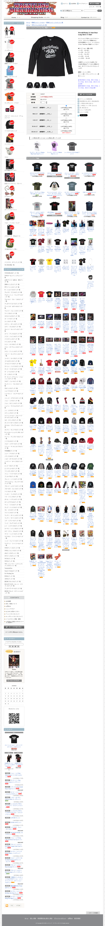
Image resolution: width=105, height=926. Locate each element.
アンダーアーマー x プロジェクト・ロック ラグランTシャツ (49, 517)
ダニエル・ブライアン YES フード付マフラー (66, 407)
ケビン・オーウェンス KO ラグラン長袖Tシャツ (65, 473)
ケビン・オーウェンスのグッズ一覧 (14, 348)
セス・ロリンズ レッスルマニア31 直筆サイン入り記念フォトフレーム (57, 349)
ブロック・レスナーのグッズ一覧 (14, 486)
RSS (12, 905)
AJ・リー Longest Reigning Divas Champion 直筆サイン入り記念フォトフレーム (82, 304)
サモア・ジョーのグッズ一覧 (13, 381)
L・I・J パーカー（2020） (82, 515)
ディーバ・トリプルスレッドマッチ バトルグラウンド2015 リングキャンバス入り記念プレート (74, 350)
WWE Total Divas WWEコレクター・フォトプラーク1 (90, 347)
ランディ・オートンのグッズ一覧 (14, 515)
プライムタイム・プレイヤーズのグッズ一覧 (14, 482)
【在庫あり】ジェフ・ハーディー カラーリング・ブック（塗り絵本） (74, 251)
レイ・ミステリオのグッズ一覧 (13, 526)
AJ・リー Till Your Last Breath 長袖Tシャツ (65, 388)
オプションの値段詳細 (86, 99)
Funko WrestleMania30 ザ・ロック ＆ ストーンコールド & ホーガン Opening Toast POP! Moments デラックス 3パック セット (41, 569)
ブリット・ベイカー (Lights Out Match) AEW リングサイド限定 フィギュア (57, 542)
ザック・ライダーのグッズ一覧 (13, 369)
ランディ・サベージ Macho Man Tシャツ (54, 153)
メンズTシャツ (9, 50)
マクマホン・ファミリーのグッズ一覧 (14, 537)
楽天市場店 (77, 918)
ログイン (65, 3)
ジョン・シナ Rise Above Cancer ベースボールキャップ (13, 775)
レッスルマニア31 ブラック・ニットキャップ (90, 427)
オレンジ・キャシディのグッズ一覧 (14, 330)
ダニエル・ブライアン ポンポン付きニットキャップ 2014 (49, 388)
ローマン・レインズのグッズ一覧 (14, 528)
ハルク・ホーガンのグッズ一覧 (13, 459)
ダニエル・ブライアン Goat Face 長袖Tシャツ (66, 370)
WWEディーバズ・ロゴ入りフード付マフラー (57, 407)
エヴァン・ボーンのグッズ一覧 (13, 324)
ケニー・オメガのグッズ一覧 (13, 344)
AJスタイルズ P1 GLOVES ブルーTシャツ (37, 174)
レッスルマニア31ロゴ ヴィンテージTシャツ (89, 174)
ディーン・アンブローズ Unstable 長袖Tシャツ (57, 388)
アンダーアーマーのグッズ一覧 (13, 588)
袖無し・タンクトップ (11, 76)
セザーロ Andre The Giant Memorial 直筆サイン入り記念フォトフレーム (74, 303)
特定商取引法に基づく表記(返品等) (89, 101)
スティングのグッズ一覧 (11, 413)
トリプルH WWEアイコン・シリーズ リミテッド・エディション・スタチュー (41, 449)
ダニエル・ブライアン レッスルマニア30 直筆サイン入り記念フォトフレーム (66, 303)
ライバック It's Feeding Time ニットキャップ (33, 492)
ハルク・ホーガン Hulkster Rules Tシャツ (33, 370)
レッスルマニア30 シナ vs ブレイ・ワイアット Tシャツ (14, 805)
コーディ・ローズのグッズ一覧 (13, 358)
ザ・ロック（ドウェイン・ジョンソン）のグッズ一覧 (14, 377)
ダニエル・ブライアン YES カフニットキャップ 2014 (41, 388)
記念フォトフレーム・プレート (13, 183)
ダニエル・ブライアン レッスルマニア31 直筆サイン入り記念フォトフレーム (49, 349)
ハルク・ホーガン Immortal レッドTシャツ (49, 370)
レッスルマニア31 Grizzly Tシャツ (72, 153)
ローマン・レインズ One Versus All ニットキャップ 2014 (65, 428)
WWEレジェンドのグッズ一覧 (13, 550)
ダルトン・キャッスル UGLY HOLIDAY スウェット (90, 492)
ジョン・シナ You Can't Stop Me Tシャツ (66, 230)
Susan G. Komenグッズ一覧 (12, 571)
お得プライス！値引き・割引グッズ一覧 (14, 280)
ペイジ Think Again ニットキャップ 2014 (33, 427)
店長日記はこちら (14, 680)
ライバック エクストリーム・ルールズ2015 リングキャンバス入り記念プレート (82, 326)
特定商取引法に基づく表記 (45, 918)
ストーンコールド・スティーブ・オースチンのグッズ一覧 (14, 416)
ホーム (16, 17)
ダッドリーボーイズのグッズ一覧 (14, 423)
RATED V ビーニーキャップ (90, 369)
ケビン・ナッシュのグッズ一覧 (13, 351)
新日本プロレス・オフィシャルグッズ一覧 (14, 592)
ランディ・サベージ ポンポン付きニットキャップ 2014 (82, 408)
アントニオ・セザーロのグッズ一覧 (14, 307)
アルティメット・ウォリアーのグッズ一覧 (14, 295)
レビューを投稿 (84, 112)
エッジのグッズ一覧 (10, 321)
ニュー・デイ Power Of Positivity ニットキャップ (41, 492)
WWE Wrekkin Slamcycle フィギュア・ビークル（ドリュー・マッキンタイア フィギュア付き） (90, 520)
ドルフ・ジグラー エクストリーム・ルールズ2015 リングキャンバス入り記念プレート (90, 327)
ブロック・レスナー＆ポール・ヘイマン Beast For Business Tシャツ (37, 214)
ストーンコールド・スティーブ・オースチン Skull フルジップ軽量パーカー (33, 542)
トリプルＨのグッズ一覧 (11, 441)
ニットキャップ (9, 144)
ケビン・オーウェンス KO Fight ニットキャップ (49, 492)
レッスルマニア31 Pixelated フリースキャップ (57, 448)
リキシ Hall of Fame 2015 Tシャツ (49, 300)
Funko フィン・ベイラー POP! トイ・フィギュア (82, 541)
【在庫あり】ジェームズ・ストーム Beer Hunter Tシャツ (9, 765)
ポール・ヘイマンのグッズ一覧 (13, 499)
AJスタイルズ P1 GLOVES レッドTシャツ (54, 174)
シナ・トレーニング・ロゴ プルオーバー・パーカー (41, 408)
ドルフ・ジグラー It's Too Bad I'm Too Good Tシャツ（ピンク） (13, 859)
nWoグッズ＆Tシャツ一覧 (12, 553)
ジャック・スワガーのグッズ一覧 (14, 398)
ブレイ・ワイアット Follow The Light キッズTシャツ (37, 193)
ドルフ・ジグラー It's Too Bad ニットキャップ (74, 447)
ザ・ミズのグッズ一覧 (11, 374)
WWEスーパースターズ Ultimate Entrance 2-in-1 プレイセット (41, 517)
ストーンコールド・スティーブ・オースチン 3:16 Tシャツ (14, 746)
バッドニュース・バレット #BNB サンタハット (66, 249)
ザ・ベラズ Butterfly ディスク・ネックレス (90, 268)
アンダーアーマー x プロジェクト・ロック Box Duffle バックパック (89, 214)
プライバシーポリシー (60, 918)
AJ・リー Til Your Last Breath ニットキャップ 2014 (41, 428)
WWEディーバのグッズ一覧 (12, 548)
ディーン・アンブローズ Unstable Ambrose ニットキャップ (82, 429)
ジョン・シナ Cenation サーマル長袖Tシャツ (90, 388)
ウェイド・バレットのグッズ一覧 (14, 311)
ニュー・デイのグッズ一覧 (12, 453)
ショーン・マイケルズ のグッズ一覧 (14, 407)
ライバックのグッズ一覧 (11, 512)
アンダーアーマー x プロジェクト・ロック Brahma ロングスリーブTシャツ (57, 518)
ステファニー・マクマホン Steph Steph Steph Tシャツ (41, 249)
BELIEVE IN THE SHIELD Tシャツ (90, 229)
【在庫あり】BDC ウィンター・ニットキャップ (33, 448)
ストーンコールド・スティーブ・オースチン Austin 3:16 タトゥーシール (74, 271)
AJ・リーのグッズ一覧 (11, 318)
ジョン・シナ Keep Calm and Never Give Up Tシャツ (13, 838)
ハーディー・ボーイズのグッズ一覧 (14, 462)
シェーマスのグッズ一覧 (11, 391)
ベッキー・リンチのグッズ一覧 (13, 494)
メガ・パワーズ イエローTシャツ (49, 268)
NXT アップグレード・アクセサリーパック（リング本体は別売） (72, 214)
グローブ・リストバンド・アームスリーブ (14, 117)
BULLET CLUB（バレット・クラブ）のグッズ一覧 (14, 585)
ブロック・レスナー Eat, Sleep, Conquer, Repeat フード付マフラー (74, 410)
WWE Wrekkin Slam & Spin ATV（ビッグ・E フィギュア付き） (33, 231)
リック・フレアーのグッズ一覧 (13, 523)
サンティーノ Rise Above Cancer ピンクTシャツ (13, 781)
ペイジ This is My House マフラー (66, 491)
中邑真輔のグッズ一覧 (11, 451)
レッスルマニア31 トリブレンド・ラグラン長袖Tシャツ (41, 474)
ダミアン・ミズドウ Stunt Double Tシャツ (57, 249)
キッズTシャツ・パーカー (12, 103)
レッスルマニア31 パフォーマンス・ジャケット (57, 474)
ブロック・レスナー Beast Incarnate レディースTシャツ (13, 872)
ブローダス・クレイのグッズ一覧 (14, 489)
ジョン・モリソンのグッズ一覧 (13, 403)
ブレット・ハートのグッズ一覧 (13, 479)
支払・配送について (40, 17)
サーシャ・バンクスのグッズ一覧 (14, 366)
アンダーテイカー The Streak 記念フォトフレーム (41, 324)
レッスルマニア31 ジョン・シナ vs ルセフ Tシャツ (57, 269)
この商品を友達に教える (86, 103)
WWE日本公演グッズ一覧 (12, 273)
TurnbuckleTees (8, 568)
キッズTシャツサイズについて (14, 616)
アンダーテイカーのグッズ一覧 (13, 303)
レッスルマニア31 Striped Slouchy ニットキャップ (65, 448)
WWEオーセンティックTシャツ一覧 (14, 276)
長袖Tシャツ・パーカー (11, 63)
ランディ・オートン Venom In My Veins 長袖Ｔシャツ (90, 474)
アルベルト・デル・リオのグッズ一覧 (14, 300)
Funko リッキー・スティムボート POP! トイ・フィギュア (90, 541)
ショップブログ (64, 17)
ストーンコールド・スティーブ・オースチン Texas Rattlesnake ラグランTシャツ (54, 194)
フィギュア (8, 37)
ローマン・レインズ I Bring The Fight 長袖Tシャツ (74, 474)
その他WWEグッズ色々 (11, 249)
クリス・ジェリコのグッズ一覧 (13, 336)
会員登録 (73, 3)
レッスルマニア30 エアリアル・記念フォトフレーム (49, 324)
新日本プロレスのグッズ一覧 (13, 581)
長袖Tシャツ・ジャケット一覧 (54, 22)
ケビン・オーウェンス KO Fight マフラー (74, 492)
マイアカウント (83, 3)
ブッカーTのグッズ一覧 (11, 476)
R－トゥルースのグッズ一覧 (12, 290)
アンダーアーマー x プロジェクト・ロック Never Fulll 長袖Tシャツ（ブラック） (65, 519)
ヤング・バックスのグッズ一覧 (13, 507)
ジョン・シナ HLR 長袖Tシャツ (74, 387)
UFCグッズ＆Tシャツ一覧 (12, 556)
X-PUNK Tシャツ (33, 247)
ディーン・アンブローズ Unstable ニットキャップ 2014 (58, 428)
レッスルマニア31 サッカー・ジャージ (33, 268)
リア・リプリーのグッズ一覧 (13, 520)
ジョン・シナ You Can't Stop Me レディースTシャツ (82, 269)
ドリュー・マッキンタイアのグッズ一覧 (14, 447)
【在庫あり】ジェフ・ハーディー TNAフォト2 (82, 231)
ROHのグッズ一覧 (10, 576)
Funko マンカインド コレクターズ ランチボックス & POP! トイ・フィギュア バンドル (65, 543)
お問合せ (89, 17)
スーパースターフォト (11, 209)
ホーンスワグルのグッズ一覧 (13, 502)
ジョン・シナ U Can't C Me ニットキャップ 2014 (49, 427)
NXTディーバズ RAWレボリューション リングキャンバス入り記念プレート (82, 349)
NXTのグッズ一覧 (10, 561)
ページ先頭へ (93, 912)
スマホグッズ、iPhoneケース (12, 236)
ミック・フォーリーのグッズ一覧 (14, 541)
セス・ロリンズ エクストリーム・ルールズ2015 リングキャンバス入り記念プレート (74, 327)
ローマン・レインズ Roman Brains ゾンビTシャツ (13, 852)
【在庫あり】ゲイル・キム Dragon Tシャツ (18, 765)
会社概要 (8, 601)
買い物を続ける (84, 107)
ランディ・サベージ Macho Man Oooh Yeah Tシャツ (37, 153)
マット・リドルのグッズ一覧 (13, 504)
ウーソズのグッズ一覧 (11, 313)
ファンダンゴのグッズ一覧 (12, 471)
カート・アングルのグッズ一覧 (13, 334)
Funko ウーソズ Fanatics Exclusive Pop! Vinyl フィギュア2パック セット (49, 565)
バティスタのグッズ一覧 (11, 456)
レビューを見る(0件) (85, 110)
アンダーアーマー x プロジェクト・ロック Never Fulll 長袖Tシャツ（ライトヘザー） (74, 519)
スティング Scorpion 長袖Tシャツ (82, 387)
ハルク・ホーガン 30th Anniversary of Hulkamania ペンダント (41, 370)
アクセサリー (8, 196)
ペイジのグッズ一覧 (10, 491)
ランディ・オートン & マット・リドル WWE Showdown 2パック (41, 231)
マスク (6, 157)
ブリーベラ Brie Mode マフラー (57, 491)
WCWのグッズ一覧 (10, 558)
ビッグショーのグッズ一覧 (12, 468)
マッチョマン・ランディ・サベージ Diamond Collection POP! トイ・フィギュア (49, 542)
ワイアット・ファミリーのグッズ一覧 (14, 544)
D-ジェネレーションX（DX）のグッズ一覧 (14, 433)
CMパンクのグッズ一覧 (11, 388)
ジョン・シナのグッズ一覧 (12, 400)
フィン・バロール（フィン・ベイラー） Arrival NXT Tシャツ (82, 250)
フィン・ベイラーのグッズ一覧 (13, 474)
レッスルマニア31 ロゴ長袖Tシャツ (90, 446)
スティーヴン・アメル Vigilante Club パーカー (33, 516)
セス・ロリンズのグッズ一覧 (13, 420)
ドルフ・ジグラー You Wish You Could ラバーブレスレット (49, 231)
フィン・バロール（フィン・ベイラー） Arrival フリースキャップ (82, 449)
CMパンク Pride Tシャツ (89, 192)
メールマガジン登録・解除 (13, 619)
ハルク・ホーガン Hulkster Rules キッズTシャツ (13, 798)
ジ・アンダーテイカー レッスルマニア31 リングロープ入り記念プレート (66, 349)
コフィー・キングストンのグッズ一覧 (14, 355)
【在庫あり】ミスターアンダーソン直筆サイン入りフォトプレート (58, 303)
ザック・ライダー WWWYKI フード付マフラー (57, 564)
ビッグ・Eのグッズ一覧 (11, 466)
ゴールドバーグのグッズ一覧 (13, 363)
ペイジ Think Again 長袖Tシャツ (33, 407)
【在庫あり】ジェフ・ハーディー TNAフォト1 (74, 231)
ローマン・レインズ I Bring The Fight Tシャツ (72, 193)
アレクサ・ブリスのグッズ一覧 (13, 292)
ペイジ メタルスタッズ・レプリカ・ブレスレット (90, 285)
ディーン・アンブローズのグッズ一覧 (14, 437)
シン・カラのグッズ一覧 (11, 410)
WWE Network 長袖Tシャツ (82, 369)
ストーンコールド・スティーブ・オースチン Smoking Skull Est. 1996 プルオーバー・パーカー (41, 544)
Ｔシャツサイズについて (12, 614)
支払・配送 (33, 918)
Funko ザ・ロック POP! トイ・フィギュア (33, 563)
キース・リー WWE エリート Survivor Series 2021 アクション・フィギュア (74, 543)
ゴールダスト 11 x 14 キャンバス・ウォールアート (33, 324)
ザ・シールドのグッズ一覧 (12, 371)
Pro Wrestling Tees (9, 573)
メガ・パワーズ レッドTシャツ (41, 300)
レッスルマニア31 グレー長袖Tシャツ (33, 301)
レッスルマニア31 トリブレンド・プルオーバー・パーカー (49, 474)
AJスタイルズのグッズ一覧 (12, 316)
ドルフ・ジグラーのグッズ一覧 (13, 444)
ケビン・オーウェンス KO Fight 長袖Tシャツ (82, 473)
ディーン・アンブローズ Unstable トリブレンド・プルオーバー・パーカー (74, 430)
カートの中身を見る (14, 627)
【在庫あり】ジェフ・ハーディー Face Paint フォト (57, 231)
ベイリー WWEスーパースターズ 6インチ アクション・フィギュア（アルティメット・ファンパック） (82, 496)
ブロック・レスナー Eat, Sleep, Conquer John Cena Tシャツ (13, 846)
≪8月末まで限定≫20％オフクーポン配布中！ (15, 622)
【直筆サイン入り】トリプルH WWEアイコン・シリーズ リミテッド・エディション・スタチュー (49, 451)
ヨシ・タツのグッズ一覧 (11, 510)
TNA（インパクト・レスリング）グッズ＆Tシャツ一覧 (14, 564)
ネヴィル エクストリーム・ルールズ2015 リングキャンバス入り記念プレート (41, 349)
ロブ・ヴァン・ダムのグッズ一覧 (14, 531)
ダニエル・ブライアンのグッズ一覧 (14, 426)
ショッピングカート (95, 3)
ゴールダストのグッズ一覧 (12, 361)
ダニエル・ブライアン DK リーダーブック (90, 249)
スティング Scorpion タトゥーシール (65, 268)
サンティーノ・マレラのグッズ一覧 (14, 385)
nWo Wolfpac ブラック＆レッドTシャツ (54, 213)
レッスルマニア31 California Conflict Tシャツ (41, 269)
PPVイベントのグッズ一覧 (12, 287)
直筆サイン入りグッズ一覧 (12, 284)
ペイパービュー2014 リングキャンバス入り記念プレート (57, 324)
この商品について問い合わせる (88, 105)
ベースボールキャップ (11, 131)
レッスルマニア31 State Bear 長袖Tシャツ (33, 473)
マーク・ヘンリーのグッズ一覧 (13, 534)
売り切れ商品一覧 (9, 265)
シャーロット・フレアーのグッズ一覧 (14, 394)
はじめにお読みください (12, 611)
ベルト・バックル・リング (12, 223)
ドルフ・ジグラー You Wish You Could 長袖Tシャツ (74, 370)
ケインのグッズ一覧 (10, 341)
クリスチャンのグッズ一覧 (12, 339)
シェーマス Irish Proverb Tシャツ (57, 369)
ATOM (18, 905)
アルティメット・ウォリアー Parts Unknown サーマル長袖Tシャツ (49, 409)
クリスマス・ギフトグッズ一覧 (13, 262)
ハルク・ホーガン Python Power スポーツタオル (49, 249)
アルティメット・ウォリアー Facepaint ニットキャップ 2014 (33, 389)
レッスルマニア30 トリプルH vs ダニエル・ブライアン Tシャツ (13, 812)
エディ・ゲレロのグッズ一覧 (13, 326)
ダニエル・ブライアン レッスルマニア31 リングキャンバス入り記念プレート (66, 326)
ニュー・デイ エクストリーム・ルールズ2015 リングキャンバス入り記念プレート (33, 350)
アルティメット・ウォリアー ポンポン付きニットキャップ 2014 (90, 409)
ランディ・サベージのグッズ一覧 (14, 518)
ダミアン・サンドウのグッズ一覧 (14, 430)
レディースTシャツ (10, 89)
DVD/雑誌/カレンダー (11, 170)
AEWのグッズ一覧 (10, 579)
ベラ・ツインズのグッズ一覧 (13, 496)
